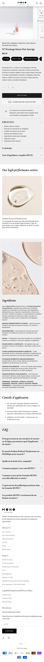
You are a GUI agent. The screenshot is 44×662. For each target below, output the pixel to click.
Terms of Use (6, 595)
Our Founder (6, 532)
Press (4, 546)
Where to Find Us (8, 539)
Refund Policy (7, 602)
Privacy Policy (7, 598)
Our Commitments (8, 535)
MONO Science (7, 560)
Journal (4, 542)
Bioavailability (7, 574)
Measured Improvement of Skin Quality (15, 581)
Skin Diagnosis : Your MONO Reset (13, 584)
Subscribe (9, 631)
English (21, 643)
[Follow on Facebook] (3, 638)
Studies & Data (7, 577)
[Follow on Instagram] (9, 638)
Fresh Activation (7, 563)
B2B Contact (6, 549)
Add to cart (22, 95)
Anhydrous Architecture (10, 567)
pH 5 (3, 570)
